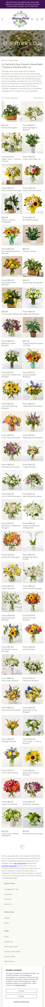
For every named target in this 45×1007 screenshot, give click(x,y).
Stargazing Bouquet (10, 865)
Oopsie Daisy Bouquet (32, 190)
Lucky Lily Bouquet (9, 804)
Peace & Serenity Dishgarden (8, 221)
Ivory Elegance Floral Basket (31, 897)
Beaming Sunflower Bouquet (31, 774)
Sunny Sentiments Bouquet (30, 866)
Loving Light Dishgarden (12, 314)
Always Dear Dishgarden (33, 283)
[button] (32, 19)
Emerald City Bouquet (11, 467)
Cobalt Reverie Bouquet (32, 406)
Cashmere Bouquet (31, 681)
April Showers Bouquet (32, 496)
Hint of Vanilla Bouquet (11, 496)
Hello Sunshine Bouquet (12, 190)
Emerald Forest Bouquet (33, 834)
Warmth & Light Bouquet (29, 619)
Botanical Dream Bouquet (9, 344)
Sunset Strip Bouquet (10, 557)
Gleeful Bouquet (8, 588)
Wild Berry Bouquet (31, 804)
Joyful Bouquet (29, 649)
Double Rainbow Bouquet (29, 376)
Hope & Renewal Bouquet (8, 619)
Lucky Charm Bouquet (11, 438)
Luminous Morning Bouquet (9, 407)
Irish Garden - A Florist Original (32, 742)
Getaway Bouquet (9, 741)
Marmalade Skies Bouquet (9, 284)
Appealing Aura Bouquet (33, 438)
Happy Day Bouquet (31, 314)
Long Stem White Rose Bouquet (11, 376)
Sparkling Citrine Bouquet (30, 711)
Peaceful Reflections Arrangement (31, 527)
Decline (21, 996)
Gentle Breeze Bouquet (32, 588)
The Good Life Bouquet (11, 710)
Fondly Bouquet (29, 467)
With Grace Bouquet (10, 681)
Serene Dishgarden (9, 128)
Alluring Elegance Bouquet (30, 129)
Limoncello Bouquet (10, 773)
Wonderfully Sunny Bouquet (9, 650)
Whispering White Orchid (30, 558)
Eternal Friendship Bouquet (9, 897)
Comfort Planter (29, 251)
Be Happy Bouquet (30, 220)
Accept (21, 991)
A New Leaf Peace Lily (32, 159)
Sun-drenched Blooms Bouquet (11, 252)
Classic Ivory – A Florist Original (11, 160)
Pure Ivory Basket (30, 959)
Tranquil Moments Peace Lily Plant (33, 344)
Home (4, 60)
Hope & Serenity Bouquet (29, 929)
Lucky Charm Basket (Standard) (10, 835)
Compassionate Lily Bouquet (10, 960)
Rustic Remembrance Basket (10, 929)
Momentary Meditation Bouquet (11, 527)
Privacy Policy (20, 985)
